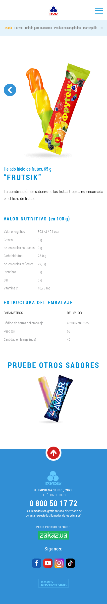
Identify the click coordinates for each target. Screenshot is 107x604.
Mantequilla (90, 28)
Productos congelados (67, 28)
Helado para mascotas (38, 28)
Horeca (18, 28)
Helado (8, 28)
